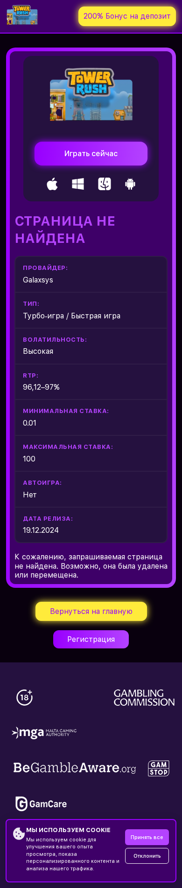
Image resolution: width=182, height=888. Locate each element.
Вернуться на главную (91, 611)
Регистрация (91, 639)
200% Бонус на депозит (127, 16)
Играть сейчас (91, 153)
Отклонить (147, 856)
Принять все (147, 837)
